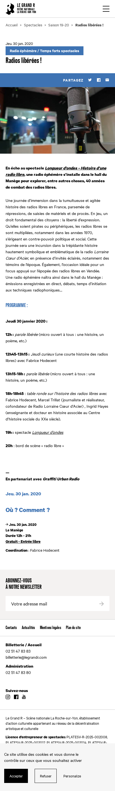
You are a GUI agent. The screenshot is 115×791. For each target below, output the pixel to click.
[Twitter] (90, 80)
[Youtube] (24, 697)
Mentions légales (50, 628)
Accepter (16, 775)
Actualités (28, 628)
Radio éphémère (23, 50)
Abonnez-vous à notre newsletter (24, 584)
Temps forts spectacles (59, 50)
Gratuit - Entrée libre (23, 541)
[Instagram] (8, 697)
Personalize (72, 775)
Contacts (11, 628)
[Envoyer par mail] (107, 80)
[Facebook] (99, 80)
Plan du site (73, 628)
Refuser (46, 775)
